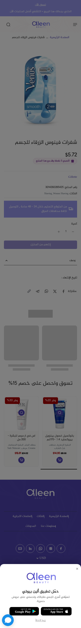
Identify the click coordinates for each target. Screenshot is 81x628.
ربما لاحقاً (40, 620)
